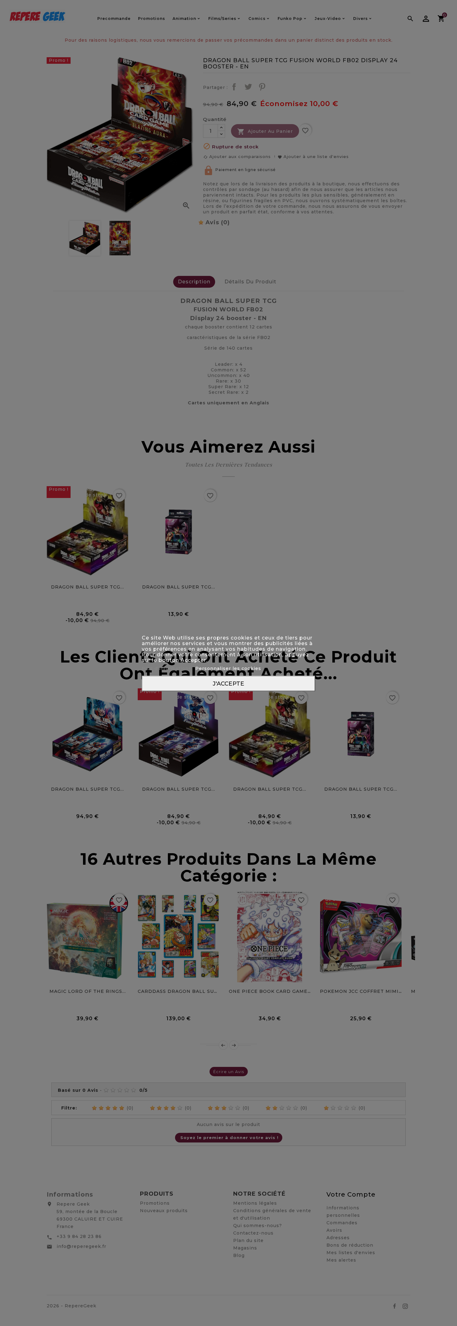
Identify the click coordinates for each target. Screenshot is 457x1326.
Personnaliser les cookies (228, 668)
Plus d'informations (167, 668)
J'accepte (228, 683)
